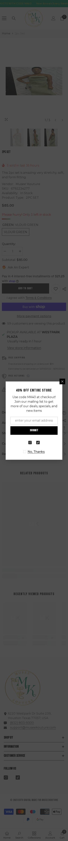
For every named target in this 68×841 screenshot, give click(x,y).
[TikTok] (38, 442)
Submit (34, 430)
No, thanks (36, 451)
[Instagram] (30, 442)
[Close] (62, 381)
